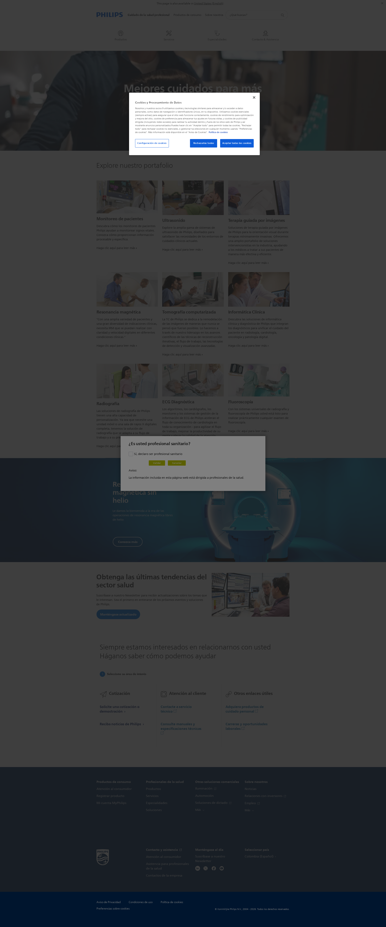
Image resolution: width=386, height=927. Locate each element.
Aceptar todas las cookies (237, 143)
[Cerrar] (254, 97)
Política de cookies (218, 132)
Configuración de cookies (152, 143)
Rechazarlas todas (203, 143)
